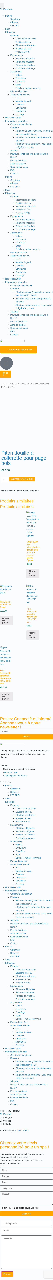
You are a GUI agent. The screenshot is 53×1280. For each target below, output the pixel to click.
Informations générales (16, 121)
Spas (7, 29)
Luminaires (20, 108)
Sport (18, 85)
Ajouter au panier (22, 479)
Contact (14, 173)
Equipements (16, 55)
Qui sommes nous (19, 167)
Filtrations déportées (25, 58)
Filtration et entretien (25, 45)
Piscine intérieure (18, 160)
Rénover (14, 22)
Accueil (4, 384)
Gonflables (20, 111)
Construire (15, 19)
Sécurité (14, 150)
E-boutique (10, 32)
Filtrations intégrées (24, 62)
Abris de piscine (18, 163)
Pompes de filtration (25, 65)
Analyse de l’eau (23, 48)
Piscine (8, 16)
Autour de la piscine (19, 94)
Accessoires (16, 71)
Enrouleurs (20, 78)
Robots (18, 75)
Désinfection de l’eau (25, 39)
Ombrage (19, 114)
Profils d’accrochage (25, 68)
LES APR (14, 25)
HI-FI (17, 98)
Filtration (14, 127)
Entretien (14, 35)
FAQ (12, 170)
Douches (19, 104)
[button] (2, 5)
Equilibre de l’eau (23, 42)
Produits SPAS (22, 52)
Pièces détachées (18, 91)
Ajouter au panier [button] (32, 573)
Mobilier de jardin (23, 101)
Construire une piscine (21, 124)
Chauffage (20, 81)
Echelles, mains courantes (28, 88)
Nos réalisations (13, 117)
